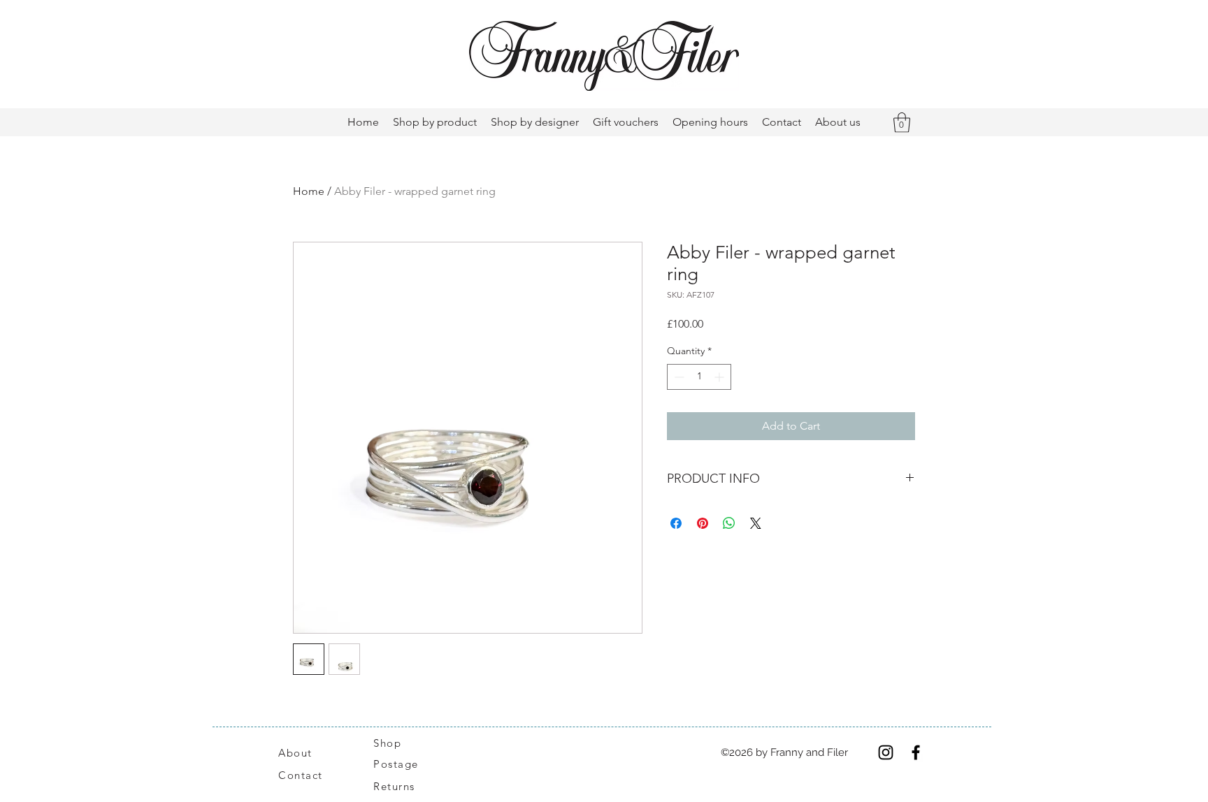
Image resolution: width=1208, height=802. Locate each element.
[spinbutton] (699, 377)
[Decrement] (677, 377)
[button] (901, 122)
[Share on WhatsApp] (729, 523)
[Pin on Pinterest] (702, 523)
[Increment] (720, 377)
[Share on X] (755, 523)
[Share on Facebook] (676, 523)
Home (308, 191)
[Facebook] (916, 752)
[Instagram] (886, 752)
